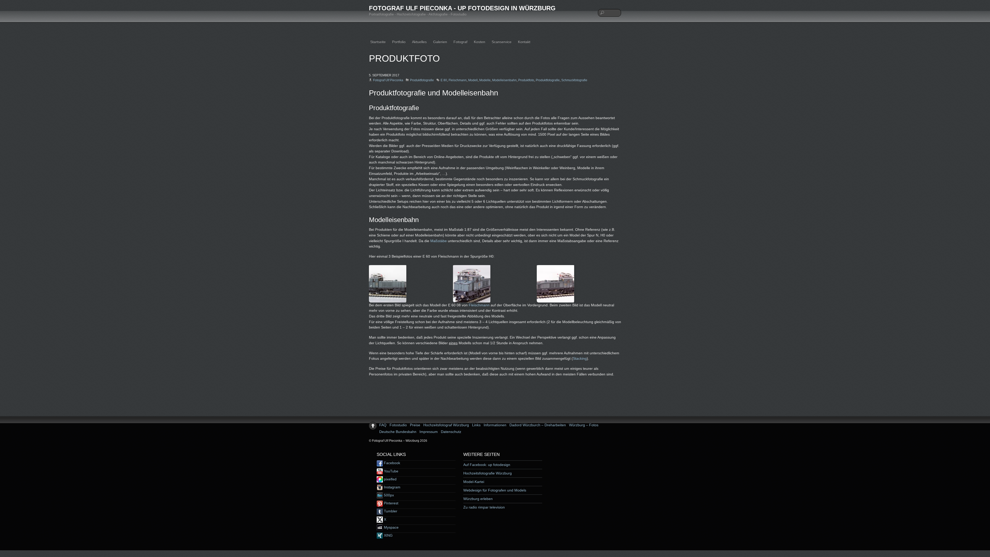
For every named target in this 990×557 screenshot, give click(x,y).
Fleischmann (458, 80)
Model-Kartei (473, 482)
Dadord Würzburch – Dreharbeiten (537, 425)
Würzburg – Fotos (583, 425)
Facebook (391, 463)
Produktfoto (526, 80)
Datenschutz (451, 432)
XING (388, 535)
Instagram (391, 487)
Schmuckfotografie (574, 80)
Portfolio (399, 42)
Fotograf (460, 42)
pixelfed (390, 479)
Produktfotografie (422, 80)
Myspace (391, 527)
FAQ (382, 425)
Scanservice (502, 42)
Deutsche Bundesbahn (397, 432)
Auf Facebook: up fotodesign (486, 465)
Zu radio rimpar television (484, 507)
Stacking (580, 358)
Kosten (479, 42)
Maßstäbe (438, 241)
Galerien (440, 42)
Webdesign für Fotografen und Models (494, 490)
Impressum (428, 432)
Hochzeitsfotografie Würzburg (487, 473)
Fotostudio (398, 425)
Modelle (485, 80)
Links (476, 425)
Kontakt (524, 42)
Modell (473, 80)
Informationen (495, 425)
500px (388, 495)
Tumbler (390, 511)
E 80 (444, 80)
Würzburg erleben (478, 499)
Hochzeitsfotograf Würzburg (446, 425)
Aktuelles (419, 42)
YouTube (390, 471)
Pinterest (390, 503)
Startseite (378, 42)
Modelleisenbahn (504, 80)
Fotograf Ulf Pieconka (388, 80)
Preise (415, 425)
